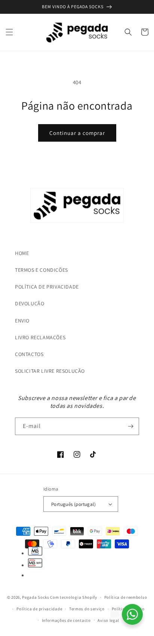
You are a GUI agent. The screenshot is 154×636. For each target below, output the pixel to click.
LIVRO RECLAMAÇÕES (40, 337)
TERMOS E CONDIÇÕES (41, 270)
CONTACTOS (29, 354)
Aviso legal (108, 620)
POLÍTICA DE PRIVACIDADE (47, 286)
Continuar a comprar (77, 132)
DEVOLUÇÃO (29, 303)
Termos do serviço (87, 608)
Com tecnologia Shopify (73, 597)
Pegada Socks (35, 597)
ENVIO (22, 320)
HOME (22, 253)
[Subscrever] (130, 426)
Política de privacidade (39, 608)
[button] (9, 32)
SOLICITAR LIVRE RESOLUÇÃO (50, 371)
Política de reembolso (125, 597)
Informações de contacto (66, 620)
